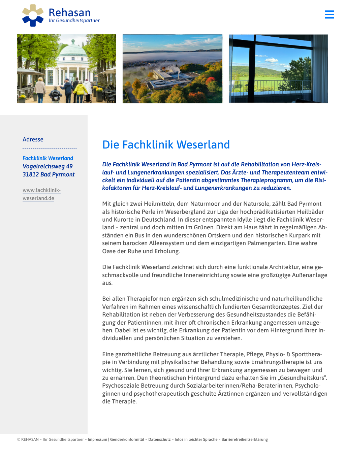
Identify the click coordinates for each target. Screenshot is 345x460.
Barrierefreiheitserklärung (244, 439)
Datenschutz (159, 439)
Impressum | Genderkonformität (116, 439)
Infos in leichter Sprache (196, 439)
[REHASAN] (94, 15)
